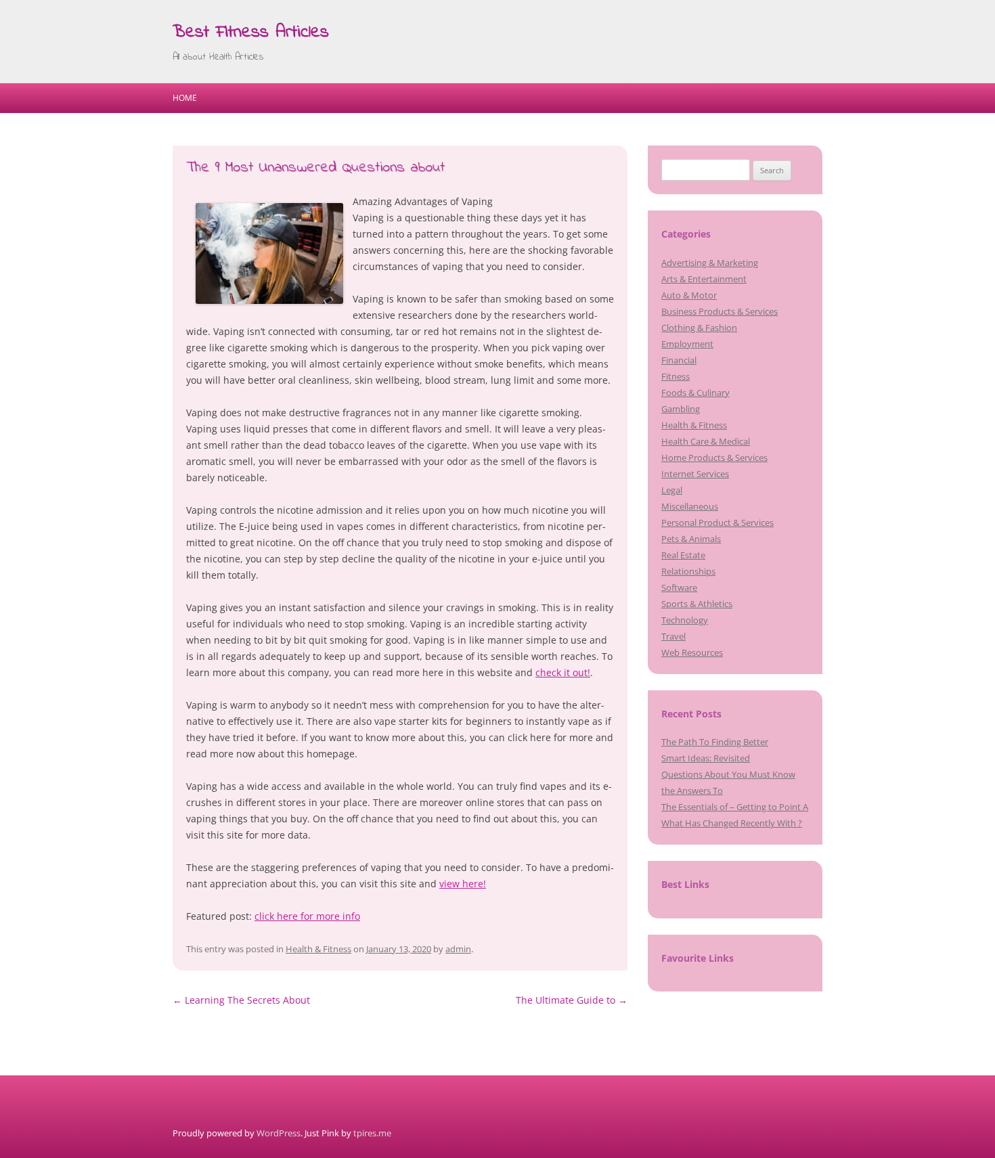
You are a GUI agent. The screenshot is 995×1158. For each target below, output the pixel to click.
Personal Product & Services (717, 522)
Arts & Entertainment (704, 279)
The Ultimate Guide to (571, 1000)
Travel (673, 636)
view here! (462, 883)
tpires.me (372, 1133)
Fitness (675, 376)
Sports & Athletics (696, 604)
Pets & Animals (691, 539)
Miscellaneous (689, 506)
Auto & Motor (689, 295)
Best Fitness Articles (251, 32)
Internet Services (695, 474)
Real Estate (683, 555)
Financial (678, 360)
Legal (671, 490)
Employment (687, 344)
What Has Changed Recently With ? (731, 823)
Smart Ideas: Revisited (705, 758)
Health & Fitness (318, 949)
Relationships (688, 571)
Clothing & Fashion (699, 327)
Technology (684, 620)
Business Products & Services (719, 311)
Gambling (680, 409)
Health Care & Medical (705, 441)
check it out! (562, 672)
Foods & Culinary (695, 392)
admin (458, 949)
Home (185, 98)
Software (679, 587)
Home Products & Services (714, 457)
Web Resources (692, 652)
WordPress (279, 1133)
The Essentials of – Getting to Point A (734, 807)
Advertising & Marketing (709, 263)
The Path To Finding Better (714, 742)
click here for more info (307, 916)
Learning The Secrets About (241, 1000)
